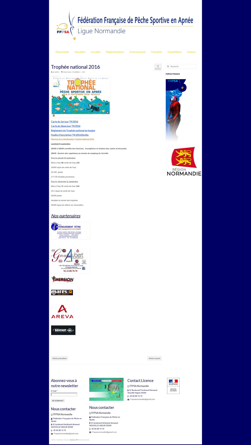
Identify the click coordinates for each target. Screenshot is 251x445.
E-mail (54, 391)
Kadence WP (74, 440)
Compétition (76, 72)
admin (57, 72)
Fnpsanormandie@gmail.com (65, 433)
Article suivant (154, 358)
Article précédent (60, 358)
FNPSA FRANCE (173, 74)
